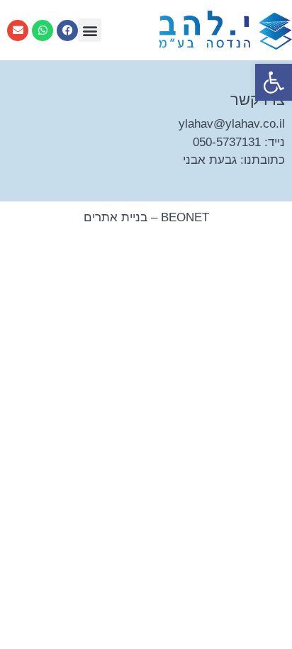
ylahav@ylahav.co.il (232, 124)
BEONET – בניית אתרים (146, 217)
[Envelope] (17, 30)
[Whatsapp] (42, 30)
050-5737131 (227, 142)
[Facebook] (67, 30)
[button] (273, 82)
